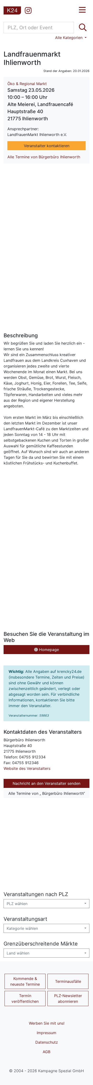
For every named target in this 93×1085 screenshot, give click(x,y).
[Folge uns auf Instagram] (28, 10)
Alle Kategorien (69, 37)
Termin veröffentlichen (25, 998)
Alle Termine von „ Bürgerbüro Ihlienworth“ (46, 793)
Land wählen (18, 953)
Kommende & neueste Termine (25, 981)
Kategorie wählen (22, 928)
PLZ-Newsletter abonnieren (68, 998)
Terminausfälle (68, 981)
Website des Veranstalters (27, 768)
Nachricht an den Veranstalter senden (46, 783)
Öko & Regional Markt (27, 83)
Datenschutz (46, 1042)
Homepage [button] (48, 649)
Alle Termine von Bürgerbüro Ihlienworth (43, 156)
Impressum (46, 1032)
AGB (46, 1051)
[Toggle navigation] (82, 10)
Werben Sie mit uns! (46, 1023)
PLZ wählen (17, 903)
